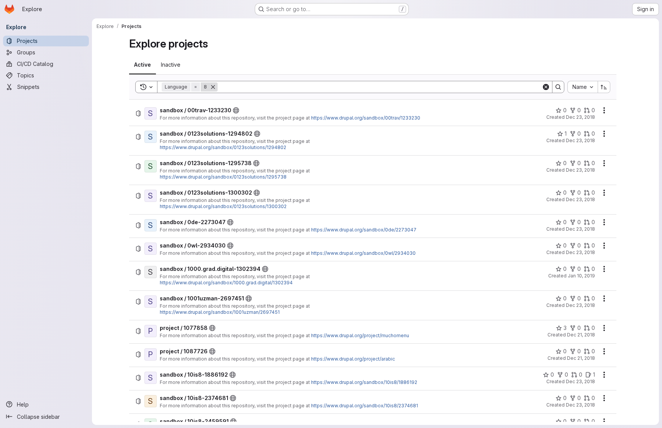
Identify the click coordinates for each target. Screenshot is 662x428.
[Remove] (213, 87)
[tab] (142, 64)
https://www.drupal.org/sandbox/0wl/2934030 (363, 253)
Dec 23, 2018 (580, 117)
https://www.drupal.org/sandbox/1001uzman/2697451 (220, 312)
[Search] (558, 87)
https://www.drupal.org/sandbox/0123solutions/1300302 (223, 206)
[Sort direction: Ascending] (604, 87)
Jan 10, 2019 (581, 276)
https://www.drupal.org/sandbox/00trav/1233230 (365, 118)
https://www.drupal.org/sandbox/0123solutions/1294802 (223, 147)
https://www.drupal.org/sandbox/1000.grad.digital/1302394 (226, 282)
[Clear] (546, 87)
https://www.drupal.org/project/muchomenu (360, 335)
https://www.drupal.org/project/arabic (353, 359)
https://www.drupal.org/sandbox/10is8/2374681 (364, 405)
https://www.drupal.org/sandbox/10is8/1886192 (364, 382)
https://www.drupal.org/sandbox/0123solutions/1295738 (223, 177)
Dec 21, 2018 (581, 335)
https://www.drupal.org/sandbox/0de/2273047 (363, 230)
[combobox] (582, 87)
